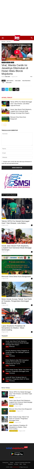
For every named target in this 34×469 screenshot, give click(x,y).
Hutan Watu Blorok (26, 80)
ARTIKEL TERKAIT (7, 97)
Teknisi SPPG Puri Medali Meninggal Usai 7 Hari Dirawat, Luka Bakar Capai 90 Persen (21, 103)
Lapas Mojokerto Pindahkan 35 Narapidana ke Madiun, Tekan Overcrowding (13, 328)
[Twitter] (6, 89)
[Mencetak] (17, 89)
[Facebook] (3, 89)
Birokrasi (4, 113)
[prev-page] (3, 125)
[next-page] (5, 125)
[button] (2, 38)
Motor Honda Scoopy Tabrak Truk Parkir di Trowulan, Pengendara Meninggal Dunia (17, 301)
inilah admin (7, 76)
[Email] (14, 89)
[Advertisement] (17, 18)
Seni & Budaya (5, 121)
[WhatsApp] (10, 89)
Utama (12, 62)
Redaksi (11, 462)
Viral (3, 82)
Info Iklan (16, 464)
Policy (24, 464)
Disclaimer (10, 464)
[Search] (32, 38)
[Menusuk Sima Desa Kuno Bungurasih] (5, 119)
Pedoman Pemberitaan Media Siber (22, 462)
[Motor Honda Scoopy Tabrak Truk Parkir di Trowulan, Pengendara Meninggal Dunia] (17, 289)
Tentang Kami (5, 462)
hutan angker (18, 80)
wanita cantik (8, 82)
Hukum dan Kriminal (6, 323)
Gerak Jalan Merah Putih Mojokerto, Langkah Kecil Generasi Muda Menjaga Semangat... (16, 248)
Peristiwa (8, 62)
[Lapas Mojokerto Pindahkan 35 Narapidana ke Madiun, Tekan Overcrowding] (17, 316)
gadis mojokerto (10, 80)
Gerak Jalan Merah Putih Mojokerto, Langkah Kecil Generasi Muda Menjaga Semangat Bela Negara (21, 111)
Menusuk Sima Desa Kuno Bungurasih (16, 276)
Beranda (3, 41)
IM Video (9, 41)
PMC (21, 464)
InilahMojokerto (15, 467)
